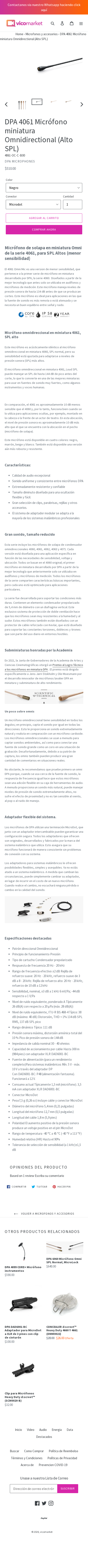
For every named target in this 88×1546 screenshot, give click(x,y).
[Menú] (81, 23)
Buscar (14, 1451)
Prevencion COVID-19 (53, 1465)
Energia (57, 1430)
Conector (11, 196)
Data (70, 1430)
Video (30, 1430)
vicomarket (46, 1531)
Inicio (18, 1430)
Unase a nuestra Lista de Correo (44, 1478)
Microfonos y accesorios (41, 34)
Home (11, 34)
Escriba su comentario (49, 1176)
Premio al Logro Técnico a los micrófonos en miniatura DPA (44, 667)
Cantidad (68, 196)
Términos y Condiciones (27, 1458)
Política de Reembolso (63, 1451)
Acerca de (27, 1465)
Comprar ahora (44, 229)
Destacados (44, 1437)
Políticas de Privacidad (62, 1458)
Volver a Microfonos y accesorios (47, 1213)
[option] (22, 104)
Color (9, 180)
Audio (43, 1430)
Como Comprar (34, 1451)
